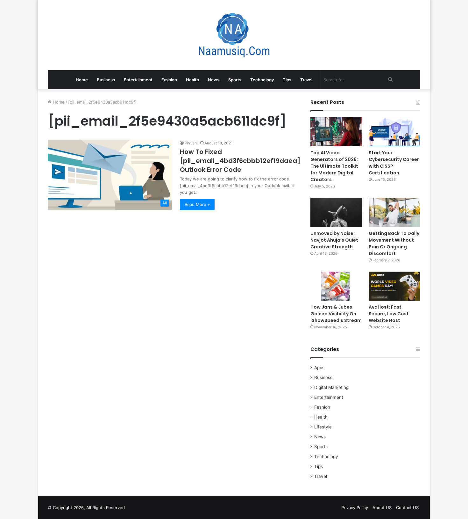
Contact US (407, 507)
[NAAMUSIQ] (234, 35)
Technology (262, 79)
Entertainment (138, 79)
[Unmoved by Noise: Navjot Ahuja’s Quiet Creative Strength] (336, 212)
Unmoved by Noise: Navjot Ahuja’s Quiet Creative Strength (334, 240)
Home (82, 79)
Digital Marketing (331, 387)
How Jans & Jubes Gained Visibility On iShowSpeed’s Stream (336, 314)
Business (106, 79)
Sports (234, 79)
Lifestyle (323, 426)
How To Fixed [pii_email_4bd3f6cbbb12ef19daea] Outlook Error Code (240, 160)
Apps (319, 367)
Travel (306, 79)
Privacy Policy (354, 507)
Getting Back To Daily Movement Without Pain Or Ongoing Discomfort (394, 243)
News (213, 79)
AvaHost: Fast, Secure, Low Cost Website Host (389, 314)
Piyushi (191, 143)
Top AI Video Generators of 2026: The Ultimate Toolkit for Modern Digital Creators (334, 166)
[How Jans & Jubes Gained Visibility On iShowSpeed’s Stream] (336, 286)
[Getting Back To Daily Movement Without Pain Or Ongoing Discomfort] (394, 212)
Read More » (197, 204)
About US (382, 507)
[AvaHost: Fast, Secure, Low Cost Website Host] (394, 286)
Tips (287, 79)
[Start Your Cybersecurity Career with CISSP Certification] (394, 131)
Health (192, 79)
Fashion (169, 79)
